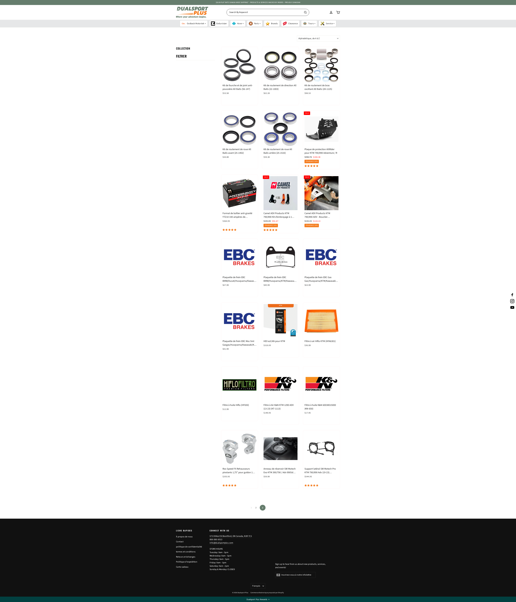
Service (329, 23)
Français (256, 585)
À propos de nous (184, 536)
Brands (274, 23)
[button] (258, 599)
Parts (256, 23)
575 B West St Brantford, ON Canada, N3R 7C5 (231, 536)
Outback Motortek (195, 23)
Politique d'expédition (186, 561)
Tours (311, 23)
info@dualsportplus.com (221, 542)
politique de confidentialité (189, 546)
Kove (239, 23)
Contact (179, 541)
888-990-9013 (216, 539)
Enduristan (221, 23)
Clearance (293, 23)
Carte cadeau (182, 566)
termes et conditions (186, 551)
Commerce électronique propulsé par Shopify (267, 593)
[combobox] (268, 12)
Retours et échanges (185, 556)
